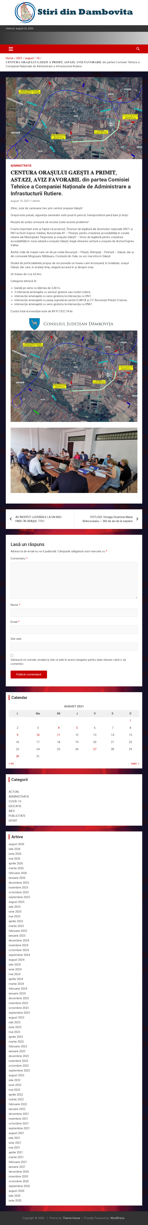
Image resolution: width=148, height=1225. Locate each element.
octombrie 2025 (19, 892)
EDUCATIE (15, 806)
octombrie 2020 (19, 1181)
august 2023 (16, 1017)
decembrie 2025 (19, 882)
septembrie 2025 (19, 897)
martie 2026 (16, 868)
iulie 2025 (14, 906)
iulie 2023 (14, 1022)
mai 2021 (14, 1147)
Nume (15, 605)
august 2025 (16, 902)
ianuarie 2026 (17, 878)
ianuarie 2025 (17, 935)
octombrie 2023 (19, 1008)
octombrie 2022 (19, 1065)
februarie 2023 (18, 1046)
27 (94, 749)
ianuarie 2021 (17, 1167)
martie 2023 (16, 1041)
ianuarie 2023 (17, 1051)
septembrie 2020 (19, 1186)
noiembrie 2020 (18, 1176)
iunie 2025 (15, 911)
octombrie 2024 (19, 950)
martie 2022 (16, 1099)
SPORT (13, 820)
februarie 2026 (18, 873)
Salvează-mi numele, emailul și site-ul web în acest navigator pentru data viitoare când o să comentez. (68, 662)
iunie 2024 (15, 969)
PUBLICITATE (17, 816)
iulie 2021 (14, 1138)
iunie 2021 (15, 1142)
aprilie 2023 (16, 1037)
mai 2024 (14, 974)
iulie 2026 (14, 849)
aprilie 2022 (16, 1094)
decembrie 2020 (19, 1171)
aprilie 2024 (16, 979)
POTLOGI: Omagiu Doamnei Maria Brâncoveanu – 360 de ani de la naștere (108, 519)
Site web (16, 639)
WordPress (117, 1218)
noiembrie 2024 (18, 945)
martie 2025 (16, 926)
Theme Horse (71, 1218)
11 (58, 735)
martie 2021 (16, 1157)
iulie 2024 (14, 964)
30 (17, 756)
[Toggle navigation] (11, 48)
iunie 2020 (15, 1200)
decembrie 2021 (19, 1114)
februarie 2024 (18, 988)
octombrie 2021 (19, 1123)
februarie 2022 (18, 1104)
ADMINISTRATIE (21, 165)
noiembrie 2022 (18, 1061)
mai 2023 (14, 1032)
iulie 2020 (14, 1195)
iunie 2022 (15, 1085)
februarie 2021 (18, 1162)
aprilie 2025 (16, 921)
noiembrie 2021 (18, 1118)
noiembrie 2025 (18, 887)
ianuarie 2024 (17, 993)
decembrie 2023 (19, 998)
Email (15, 622)
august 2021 (16, 1133)
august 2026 (16, 844)
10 (38, 735)
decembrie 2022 (19, 1056)
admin (36, 200)
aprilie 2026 (16, 863)
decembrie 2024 (19, 940)
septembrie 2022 (19, 1070)
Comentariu (19, 558)
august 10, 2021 (20, 200)
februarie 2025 (18, 931)
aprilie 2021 (16, 1152)
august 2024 (16, 959)
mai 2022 (14, 1090)
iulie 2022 (14, 1080)
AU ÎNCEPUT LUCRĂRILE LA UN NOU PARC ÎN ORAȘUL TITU (38, 519)
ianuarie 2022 (17, 1109)
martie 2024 (16, 984)
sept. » (135, 763)
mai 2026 (14, 858)
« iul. (11, 763)
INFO (12, 811)
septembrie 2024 (19, 955)
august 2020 (16, 1191)
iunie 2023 (15, 1027)
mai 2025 (14, 916)
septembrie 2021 (19, 1128)
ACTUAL (14, 791)
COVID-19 (15, 801)
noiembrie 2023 (18, 1003)
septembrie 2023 (19, 1012)
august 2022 (16, 1075)
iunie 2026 (15, 854)
